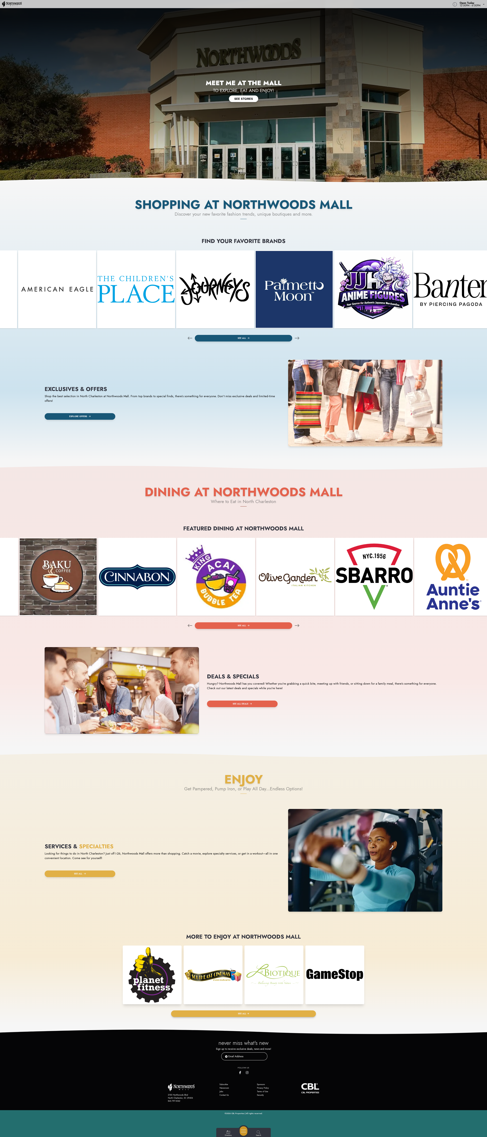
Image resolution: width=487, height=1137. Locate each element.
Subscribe (224, 1084)
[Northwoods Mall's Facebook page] (241, 1072)
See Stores (243, 98)
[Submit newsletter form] (262, 1056)
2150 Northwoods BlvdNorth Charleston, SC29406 (180, 1096)
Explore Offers (78, 416)
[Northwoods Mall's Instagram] (247, 1072)
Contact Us (224, 1095)
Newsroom (224, 1087)
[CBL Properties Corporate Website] (301, 1088)
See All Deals (240, 703)
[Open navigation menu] (243, 1131)
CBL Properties (237, 1113)
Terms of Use (262, 1091)
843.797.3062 (174, 1101)
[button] (471, 4)
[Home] (183, 4)
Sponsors (261, 1084)
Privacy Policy (263, 1087)
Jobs (221, 1091)
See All (242, 338)
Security (260, 1095)
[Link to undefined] (57, 289)
